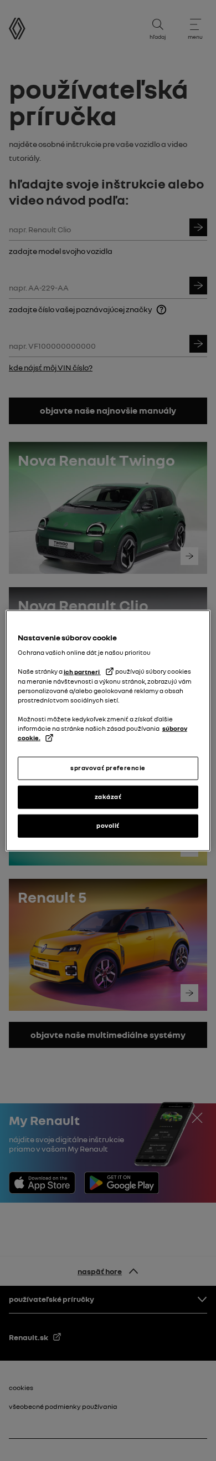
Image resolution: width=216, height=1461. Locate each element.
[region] (108, 730)
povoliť (108, 825)
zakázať (108, 797)
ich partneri (82, 671)
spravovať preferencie (108, 768)
